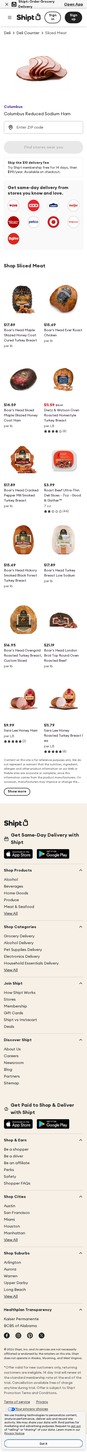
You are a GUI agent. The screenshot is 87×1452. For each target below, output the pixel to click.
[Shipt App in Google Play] (53, 854)
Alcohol (11, 880)
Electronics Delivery (22, 956)
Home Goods (16, 893)
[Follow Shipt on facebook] (7, 1336)
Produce (11, 900)
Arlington (12, 1262)
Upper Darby (16, 1283)
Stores (10, 999)
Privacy (42, 1402)
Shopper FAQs (17, 1183)
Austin (9, 1206)
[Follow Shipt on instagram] (18, 1336)
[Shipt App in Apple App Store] (18, 854)
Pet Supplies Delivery (23, 950)
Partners (12, 1076)
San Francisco (17, 1213)
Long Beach (15, 1290)
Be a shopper (16, 1149)
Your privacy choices (31, 1409)
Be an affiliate (16, 1163)
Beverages (13, 886)
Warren (10, 1276)
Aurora (10, 1269)
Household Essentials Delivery (31, 963)
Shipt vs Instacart (20, 1020)
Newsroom (14, 1063)
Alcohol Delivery (19, 943)
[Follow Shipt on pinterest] (30, 1336)
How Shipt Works (20, 993)
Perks (9, 1170)
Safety (10, 1177)
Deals (9, 1027)
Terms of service (17, 1402)
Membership (15, 1006)
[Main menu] (9, 17)
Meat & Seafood (19, 907)
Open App (73, 4)
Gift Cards (13, 1013)
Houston (12, 1226)
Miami (9, 1219)
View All (11, 914)
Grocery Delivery (19, 936)
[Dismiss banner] (7, 4)
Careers (11, 1056)
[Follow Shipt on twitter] (41, 1336)
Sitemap (11, 1083)
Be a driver (13, 1156)
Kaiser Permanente (21, 1319)
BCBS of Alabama (20, 1326)
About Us (12, 1049)
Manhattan (14, 1233)
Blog (8, 1070)
